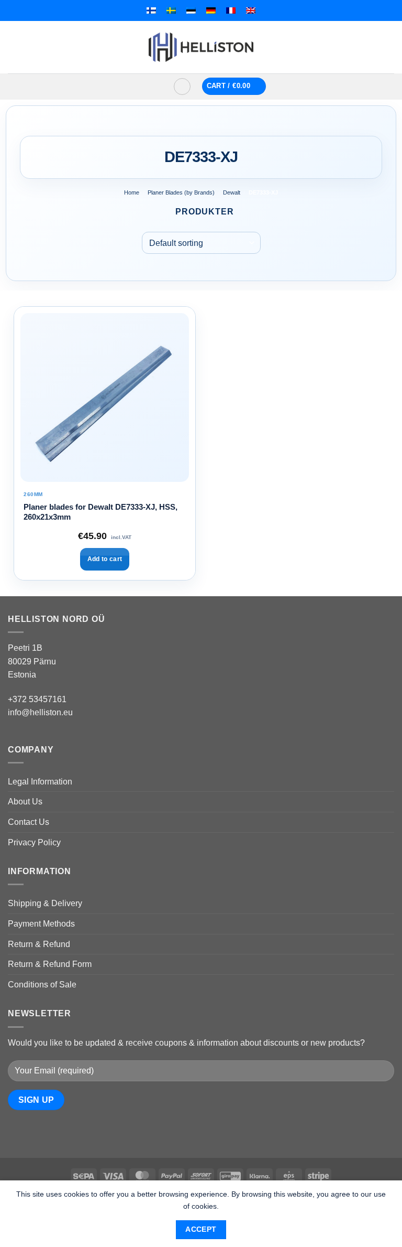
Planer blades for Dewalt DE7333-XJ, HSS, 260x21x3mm (100, 512)
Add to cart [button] (104, 559)
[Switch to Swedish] (171, 10)
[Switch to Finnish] (151, 10)
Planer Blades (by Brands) (181, 192)
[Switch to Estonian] (191, 10)
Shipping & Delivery (45, 903)
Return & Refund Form (50, 964)
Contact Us (28, 822)
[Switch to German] (211, 10)
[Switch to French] (231, 10)
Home (131, 192)
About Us (25, 801)
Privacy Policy (34, 842)
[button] (150, 86)
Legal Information (40, 781)
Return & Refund (39, 944)
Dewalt (231, 192)
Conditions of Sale (42, 984)
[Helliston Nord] (201, 47)
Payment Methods (41, 923)
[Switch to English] (251, 10)
